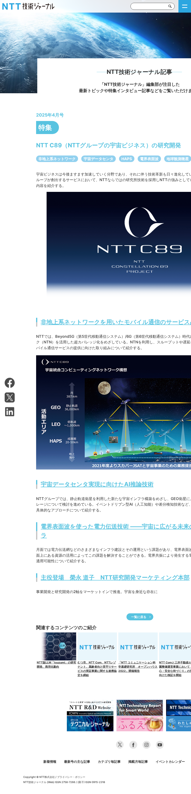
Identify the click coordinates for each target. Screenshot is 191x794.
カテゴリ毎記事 (109, 761)
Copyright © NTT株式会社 (39, 777)
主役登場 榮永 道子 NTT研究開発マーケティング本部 (115, 577)
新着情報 (49, 761)
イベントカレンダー (170, 761)
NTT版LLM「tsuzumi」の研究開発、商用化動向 (56, 664)
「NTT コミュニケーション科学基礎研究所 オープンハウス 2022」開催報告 (137, 667)
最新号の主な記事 (77, 761)
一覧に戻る (138, 617)
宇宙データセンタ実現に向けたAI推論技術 (97, 484)
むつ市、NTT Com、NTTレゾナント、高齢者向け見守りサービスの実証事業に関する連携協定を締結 (97, 669)
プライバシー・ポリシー (71, 777)
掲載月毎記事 (138, 761)
